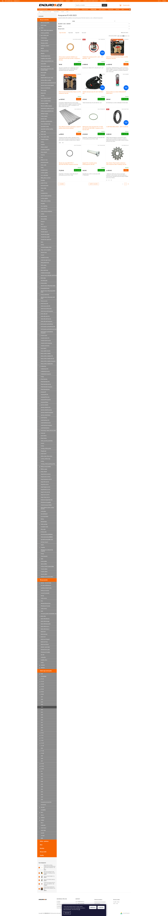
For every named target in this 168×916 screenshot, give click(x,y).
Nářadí (42, 48)
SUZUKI (42, 833)
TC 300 (42, 753)
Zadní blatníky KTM (45, 420)
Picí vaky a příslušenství (46, 585)
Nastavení (67, 913)
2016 (42, 725)
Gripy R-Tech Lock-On (45, 492)
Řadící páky (43, 278)
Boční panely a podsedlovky (47, 324)
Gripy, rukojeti (44, 471)
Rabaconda (43, 93)
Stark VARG (43, 830)
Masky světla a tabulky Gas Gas (47, 358)
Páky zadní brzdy (44, 270)
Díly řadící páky (44, 280)
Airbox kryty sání (44, 303)
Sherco (42, 815)
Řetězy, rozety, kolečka (46, 466)
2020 (42, 714)
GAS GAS (42, 807)
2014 (42, 730)
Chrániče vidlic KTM (45, 338)
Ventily (42, 244)
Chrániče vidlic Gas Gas (46, 340)
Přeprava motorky (45, 51)
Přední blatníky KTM (45, 381)
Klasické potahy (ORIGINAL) (47, 534)
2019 (42, 717)
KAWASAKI (43, 825)
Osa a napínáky (44, 206)
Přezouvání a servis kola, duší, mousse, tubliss (47, 69)
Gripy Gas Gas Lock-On (45, 476)
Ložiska (42, 214)
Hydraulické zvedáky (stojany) (47, 108)
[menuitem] (43, 9)
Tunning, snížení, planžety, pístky (48, 464)
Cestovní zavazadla (45, 593)
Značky (42, 855)
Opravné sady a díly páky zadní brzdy (49, 275)
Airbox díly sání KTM (45, 316)
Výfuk (42, 559)
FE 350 (42, 691)
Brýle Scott (43, 637)
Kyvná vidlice (43, 435)
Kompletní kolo (44, 170)
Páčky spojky (43, 265)
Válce (42, 242)
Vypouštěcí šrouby (45, 126)
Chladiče (43, 144)
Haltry (42, 167)
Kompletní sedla (44, 527)
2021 (42, 712)
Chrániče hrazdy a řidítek (46, 505)
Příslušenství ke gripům (46, 502)
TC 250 (42, 751)
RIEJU (42, 822)
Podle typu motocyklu (46, 671)
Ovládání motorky (45, 257)
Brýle (42, 611)
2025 (42, 702)
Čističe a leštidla (44, 40)
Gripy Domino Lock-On (45, 474)
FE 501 (42, 733)
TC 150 (42, 745)
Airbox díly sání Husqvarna (46, 321)
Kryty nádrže (43, 348)
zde (79, 909)
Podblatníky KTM (44, 369)
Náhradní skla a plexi (45, 649)
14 (111, 180)
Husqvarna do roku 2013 (46, 802)
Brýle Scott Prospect (45, 639)
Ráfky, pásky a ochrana (45, 178)
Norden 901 (43, 804)
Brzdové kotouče (44, 162)
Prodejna (61, 1)
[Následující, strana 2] (125, 184)
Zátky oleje (43, 131)
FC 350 (42, 766)
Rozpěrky (43, 180)
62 (128, 184)
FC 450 (42, 768)
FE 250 (42, 689)
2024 (42, 704)
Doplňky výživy (44, 660)
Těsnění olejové (44, 232)
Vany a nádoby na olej (45, 124)
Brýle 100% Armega (45, 621)
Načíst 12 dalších (94, 184)
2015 (42, 727)
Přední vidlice (44, 438)
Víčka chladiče (44, 152)
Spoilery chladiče (44, 405)
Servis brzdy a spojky (45, 66)
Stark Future (43, 828)
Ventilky (42, 95)
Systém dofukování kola (46, 196)
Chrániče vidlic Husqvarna (46, 343)
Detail (126, 64)
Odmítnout (92, 907)
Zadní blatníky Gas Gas (46, 423)
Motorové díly (44, 216)
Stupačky (43, 547)
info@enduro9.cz (80, 901)
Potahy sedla (43, 532)
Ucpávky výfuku (44, 571)
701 (41, 771)
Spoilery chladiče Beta (45, 415)
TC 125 (42, 743)
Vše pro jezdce (44, 580)
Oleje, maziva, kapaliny (46, 250)
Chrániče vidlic (44, 335)
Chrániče (43, 665)
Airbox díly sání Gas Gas (46, 319)
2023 (42, 707)
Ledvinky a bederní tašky (46, 588)
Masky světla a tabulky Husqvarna (48, 361)
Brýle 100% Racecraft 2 (46, 624)
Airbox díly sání (44, 314)
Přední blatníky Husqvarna (46, 387)
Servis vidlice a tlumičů (46, 98)
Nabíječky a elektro (45, 45)
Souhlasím (101, 907)
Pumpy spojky (44, 283)
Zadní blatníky (44, 417)
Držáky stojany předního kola (47, 61)
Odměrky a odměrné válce (46, 121)
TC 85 (42, 740)
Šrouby (42, 553)
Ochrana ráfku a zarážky (46, 80)
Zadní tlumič (43, 453)
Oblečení (43, 667)
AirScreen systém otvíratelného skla (48, 613)
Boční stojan (43, 25)
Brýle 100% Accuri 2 (45, 626)
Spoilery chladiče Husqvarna (47, 412)
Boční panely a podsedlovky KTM (48, 326)
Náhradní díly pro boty (45, 603)
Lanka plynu (43, 511)
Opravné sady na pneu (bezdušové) (48, 83)
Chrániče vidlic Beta (45, 345)
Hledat (104, 5)
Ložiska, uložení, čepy (45, 458)
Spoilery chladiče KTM (45, 407)
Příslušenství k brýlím (45, 652)
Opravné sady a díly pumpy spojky (48, 285)
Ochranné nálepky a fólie (46, 247)
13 (108, 180)
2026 (42, 699)
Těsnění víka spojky (45, 234)
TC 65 (42, 738)
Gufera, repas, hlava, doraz (46, 456)
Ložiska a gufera (44, 172)
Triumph (42, 835)
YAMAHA (42, 817)
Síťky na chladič (44, 147)
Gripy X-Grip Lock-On (45, 497)
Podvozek (43, 433)
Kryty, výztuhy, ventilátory (46, 211)
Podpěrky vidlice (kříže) (46, 58)
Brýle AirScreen (44, 634)
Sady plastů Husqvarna (46, 399)
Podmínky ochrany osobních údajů (90, 1)
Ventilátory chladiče (45, 149)
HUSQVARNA (43, 676)
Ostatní (42, 255)
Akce (41, 845)
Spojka (42, 545)
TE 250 (42, 684)
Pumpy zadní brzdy (45, 294)
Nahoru (62, 184)
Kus (63, 142)
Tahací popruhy (44, 556)
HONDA (42, 820)
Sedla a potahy (44, 524)
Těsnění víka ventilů (45, 237)
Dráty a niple (43, 165)
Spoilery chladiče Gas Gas (46, 410)
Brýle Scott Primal (45, 644)
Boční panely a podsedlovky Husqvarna (47, 332)
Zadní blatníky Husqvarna (46, 425)
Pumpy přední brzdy (45, 288)
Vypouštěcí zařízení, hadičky (47, 129)
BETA (42, 812)
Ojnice (42, 224)
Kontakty (68, 1)
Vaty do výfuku (44, 574)
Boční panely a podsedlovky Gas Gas (48, 329)
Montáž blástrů (44, 514)
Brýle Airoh (43, 631)
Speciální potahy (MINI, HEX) (47, 539)
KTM (42, 674)
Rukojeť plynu (44, 521)
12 (106, 180)
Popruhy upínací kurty (45, 56)
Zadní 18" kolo (44, 183)
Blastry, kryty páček (45, 22)
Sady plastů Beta (44, 402)
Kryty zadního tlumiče (45, 351)
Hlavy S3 (42, 221)
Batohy (42, 595)
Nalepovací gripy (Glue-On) (46, 500)
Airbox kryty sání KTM (45, 306)
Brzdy (42, 28)
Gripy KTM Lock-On (45, 482)
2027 (42, 697)
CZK (159, 1)
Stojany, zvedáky (44, 103)
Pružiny (42, 446)
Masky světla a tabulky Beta (47, 363)
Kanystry (43, 155)
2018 (42, 720)
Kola (42, 157)
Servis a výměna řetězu (46, 101)
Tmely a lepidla (44, 116)
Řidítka (42, 519)
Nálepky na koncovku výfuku (47, 576)
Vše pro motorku (44, 20)
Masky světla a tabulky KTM (47, 356)
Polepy (42, 376)
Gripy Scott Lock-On (45, 494)
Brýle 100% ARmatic (45, 618)
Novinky (42, 848)
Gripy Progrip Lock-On (45, 487)
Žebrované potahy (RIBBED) (47, 537)
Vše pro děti (43, 852)
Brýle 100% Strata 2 (45, 629)
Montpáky (43, 75)
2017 (42, 722)
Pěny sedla (43, 529)
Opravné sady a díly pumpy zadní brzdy (48, 298)
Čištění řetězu (44, 38)
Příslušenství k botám (45, 606)
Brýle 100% (43, 616)
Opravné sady (44, 252)
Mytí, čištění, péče (45, 35)
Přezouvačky (43, 90)
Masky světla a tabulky (46, 353)
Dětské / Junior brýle (45, 647)
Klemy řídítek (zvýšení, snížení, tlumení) (47, 508)
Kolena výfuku (44, 561)
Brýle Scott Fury (44, 642)
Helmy (42, 662)
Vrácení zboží (103, 1)
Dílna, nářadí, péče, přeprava (47, 30)
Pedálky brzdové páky (45, 273)
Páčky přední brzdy (45, 262)
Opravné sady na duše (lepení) (47, 85)
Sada (60, 142)
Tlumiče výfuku (44, 569)
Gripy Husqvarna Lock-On (46, 479)
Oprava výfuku (44, 564)
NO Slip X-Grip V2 (44, 542)
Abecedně (84, 32)
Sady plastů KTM (44, 394)
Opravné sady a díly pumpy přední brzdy (48, 291)
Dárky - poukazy (44, 841)
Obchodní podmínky (77, 1)
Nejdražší (77, 32)
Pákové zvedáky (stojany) (46, 106)
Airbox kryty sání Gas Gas (46, 308)
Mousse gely (43, 72)
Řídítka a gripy (44, 469)
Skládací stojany (44, 113)
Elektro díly (43, 134)
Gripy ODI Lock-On (45, 484)
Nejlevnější (70, 32)
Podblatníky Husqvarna (46, 374)
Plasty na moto (44, 301)
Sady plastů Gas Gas (45, 397)
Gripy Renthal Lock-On (45, 489)
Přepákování (43, 451)
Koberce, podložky (45, 33)
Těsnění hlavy (44, 229)
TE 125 (42, 679)
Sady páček (43, 268)
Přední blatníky (44, 379)
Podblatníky (43, 366)
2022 (42, 709)
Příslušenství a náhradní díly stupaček (47, 550)
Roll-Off (42, 655)
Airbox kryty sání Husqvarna (47, 311)
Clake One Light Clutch (46, 260)
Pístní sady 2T (44, 226)
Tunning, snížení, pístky (46, 448)
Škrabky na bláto (44, 43)
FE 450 (42, 694)
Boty (42, 601)
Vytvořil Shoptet (126, 913)
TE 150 (42, 681)
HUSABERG (43, 810)
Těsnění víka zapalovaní (46, 239)
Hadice (42, 142)
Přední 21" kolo (44, 160)
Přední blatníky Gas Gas (46, 384)
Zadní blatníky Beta (45, 428)
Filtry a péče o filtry (45, 137)
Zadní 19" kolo (44, 208)
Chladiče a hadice (44, 139)
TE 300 (42, 686)
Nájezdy (42, 53)
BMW (42, 838)
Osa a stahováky (44, 175)
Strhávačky (43, 657)
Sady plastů (43, 392)
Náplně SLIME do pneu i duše (47, 77)
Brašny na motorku (45, 590)
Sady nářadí (43, 63)
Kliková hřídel (44, 219)
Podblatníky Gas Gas (45, 371)
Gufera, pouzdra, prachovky (47, 441)
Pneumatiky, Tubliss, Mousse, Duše (48, 430)
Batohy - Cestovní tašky (46, 583)
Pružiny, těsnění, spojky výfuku (47, 566)
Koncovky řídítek (44, 516)
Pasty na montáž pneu (45, 88)
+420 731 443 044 (80, 903)
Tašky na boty (44, 598)
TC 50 (42, 735)
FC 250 (42, 763)
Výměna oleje (44, 119)
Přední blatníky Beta (45, 389)
